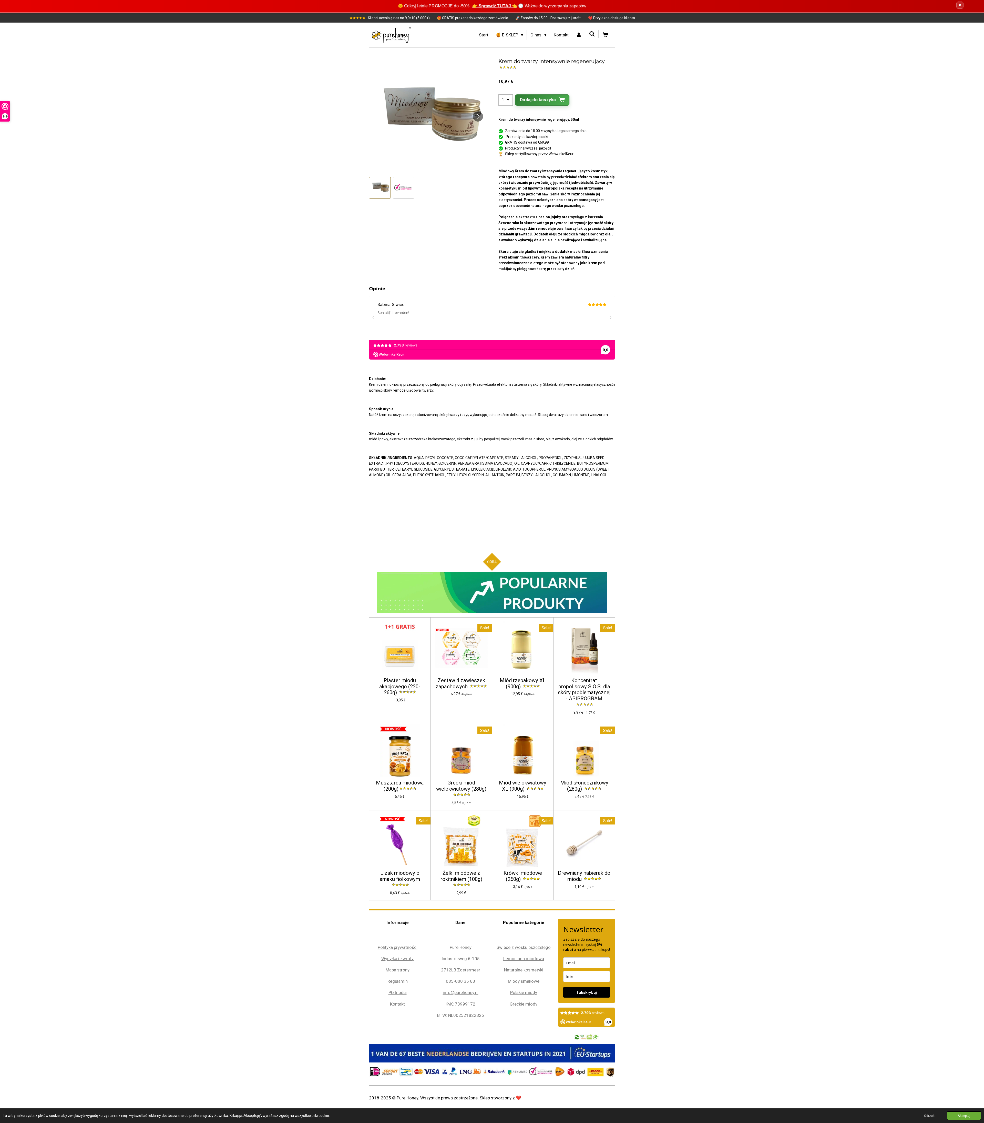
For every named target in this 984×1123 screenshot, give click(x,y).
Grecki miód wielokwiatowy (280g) (461, 786)
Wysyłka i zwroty (397, 958)
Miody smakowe (523, 981)
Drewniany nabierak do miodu (584, 876)
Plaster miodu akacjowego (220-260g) (399, 687)
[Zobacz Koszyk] (605, 35)
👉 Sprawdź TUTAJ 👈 (494, 6)
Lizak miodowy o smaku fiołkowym (400, 876)
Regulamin (397, 981)
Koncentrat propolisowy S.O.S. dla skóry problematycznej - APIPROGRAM (584, 690)
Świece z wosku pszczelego (524, 947)
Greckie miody (523, 1004)
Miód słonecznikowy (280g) (584, 786)
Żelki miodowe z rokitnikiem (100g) (461, 876)
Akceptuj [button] (964, 1116)
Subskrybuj (587, 992)
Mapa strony (397, 969)
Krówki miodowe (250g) (523, 876)
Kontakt (397, 1004)
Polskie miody (523, 992)
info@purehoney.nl (460, 992)
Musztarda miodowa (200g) (400, 786)
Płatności (397, 992)
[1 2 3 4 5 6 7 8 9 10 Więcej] (505, 100)
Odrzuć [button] (929, 1116)
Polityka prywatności (397, 947)
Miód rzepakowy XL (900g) (523, 684)
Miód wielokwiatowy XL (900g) (522, 786)
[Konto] (579, 35)
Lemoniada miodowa (523, 958)
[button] (380, 188)
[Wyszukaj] (592, 34)
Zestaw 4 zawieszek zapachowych (460, 684)
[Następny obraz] (478, 116)
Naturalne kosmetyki (523, 969)
